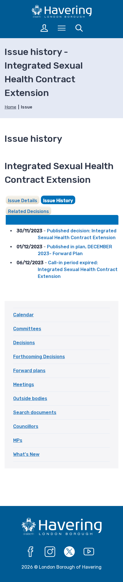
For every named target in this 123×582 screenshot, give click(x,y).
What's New (26, 454)
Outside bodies (30, 398)
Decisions (24, 342)
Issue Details (22, 200)
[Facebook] (31, 552)
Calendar (23, 314)
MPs (17, 440)
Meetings (23, 384)
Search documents (34, 412)
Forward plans (29, 370)
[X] (69, 552)
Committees (27, 328)
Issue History (58, 200)
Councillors (25, 426)
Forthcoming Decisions (39, 356)
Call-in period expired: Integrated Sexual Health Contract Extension (78, 269)
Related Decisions (28, 211)
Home (10, 107)
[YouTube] (89, 552)
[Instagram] (50, 552)
